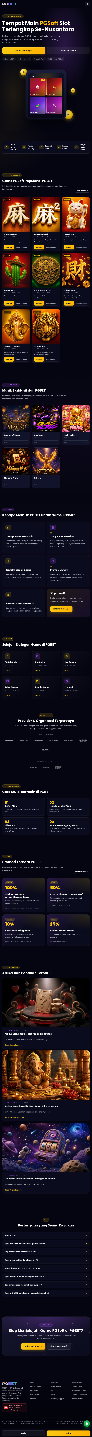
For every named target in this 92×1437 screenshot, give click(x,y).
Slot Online (34, 1391)
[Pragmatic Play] (23, 740)
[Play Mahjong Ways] (16, 461)
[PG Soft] (9, 740)
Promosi (33, 1399)
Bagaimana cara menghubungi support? (23, 1285)
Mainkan (9, 247)
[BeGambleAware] (46, 767)
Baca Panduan (21, 247)
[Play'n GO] (53, 740)
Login (23, 1433)
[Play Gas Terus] (46, 418)
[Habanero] (38, 740)
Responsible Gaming (80, 1391)
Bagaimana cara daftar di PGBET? (20, 1251)
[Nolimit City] (46, 750)
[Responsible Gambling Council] (58, 767)
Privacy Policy (77, 1399)
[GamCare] (33, 767)
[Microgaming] (68, 740)
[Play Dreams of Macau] (16, 418)
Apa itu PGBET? (12, 1235)
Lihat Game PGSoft (59, 1346)
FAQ (52, 1391)
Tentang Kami (77, 1387)
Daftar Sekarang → (24, 50)
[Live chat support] (87, 1423)
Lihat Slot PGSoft (68, 50)
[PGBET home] (9, 4)
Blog (53, 1395)
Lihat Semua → (82, 190)
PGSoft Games (35, 1387)
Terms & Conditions (79, 1395)
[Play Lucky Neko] (76, 418)
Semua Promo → (81, 871)
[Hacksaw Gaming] (83, 740)
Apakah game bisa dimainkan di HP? (21, 1260)
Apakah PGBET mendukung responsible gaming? (27, 1293)
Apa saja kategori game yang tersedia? (23, 1268)
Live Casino (34, 1395)
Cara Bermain (56, 1387)
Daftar (68, 1433)
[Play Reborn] (46, 461)
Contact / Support (57, 1399)
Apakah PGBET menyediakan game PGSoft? (25, 1243)
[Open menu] (87, 4)
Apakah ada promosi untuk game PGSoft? (24, 1276)
